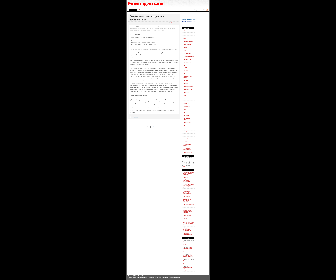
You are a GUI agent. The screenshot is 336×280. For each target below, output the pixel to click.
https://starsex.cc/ (186, 26)
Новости (186, 92)
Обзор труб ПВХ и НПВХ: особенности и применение (188, 173)
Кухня (185, 73)
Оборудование (188, 95)
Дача (185, 50)
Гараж (186, 47)
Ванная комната (188, 41)
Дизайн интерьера (189, 56)
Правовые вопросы (186, 119)
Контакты (158, 10)
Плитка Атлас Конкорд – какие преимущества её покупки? (187, 210)
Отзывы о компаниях (186, 102)
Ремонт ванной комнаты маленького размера (188, 217)
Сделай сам (187, 135)
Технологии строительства (187, 149)
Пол (185, 112)
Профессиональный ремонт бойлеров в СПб (188, 224)
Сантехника (187, 129)
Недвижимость (188, 89)
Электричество (188, 152)
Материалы (187, 80)
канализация (187, 62)
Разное (136, 117)
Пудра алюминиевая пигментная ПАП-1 (187, 229)
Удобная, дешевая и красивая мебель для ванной (188, 186)
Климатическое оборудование (187, 66)
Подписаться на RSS (199, 10)
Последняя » (157, 127)
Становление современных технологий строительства (187, 191)
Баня (185, 34)
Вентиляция (187, 44)
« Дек (183, 166)
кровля (186, 70)
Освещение (187, 99)
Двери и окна (187, 53)
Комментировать (175, 22)
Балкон (186, 31)
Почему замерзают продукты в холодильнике (186, 179)
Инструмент (187, 59)
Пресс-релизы (188, 122)
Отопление (187, 106)
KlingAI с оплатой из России (189, 19)
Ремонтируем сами (145, 3)
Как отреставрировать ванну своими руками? (187, 249)
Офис (185, 109)
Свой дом (186, 132)
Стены (186, 141)
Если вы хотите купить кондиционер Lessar (188, 255)
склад (186, 138)
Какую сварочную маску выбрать (188, 205)
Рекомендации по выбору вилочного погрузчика (187, 269)
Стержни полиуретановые (187, 234)
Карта (167, 10)
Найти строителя (188, 86)
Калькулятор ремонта (145, 10)
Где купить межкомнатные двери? (187, 243)
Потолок (186, 115)
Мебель (186, 83)
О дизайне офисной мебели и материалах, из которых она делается (188, 199)
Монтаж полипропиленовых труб (188, 262)
